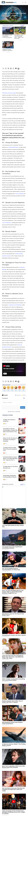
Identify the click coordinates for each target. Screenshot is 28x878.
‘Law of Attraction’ (6, 222)
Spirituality (14, 9)
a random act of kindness (14, 305)
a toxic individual (19, 193)
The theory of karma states (9, 93)
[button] (25, 2)
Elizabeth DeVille (10, 18)
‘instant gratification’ (13, 147)
